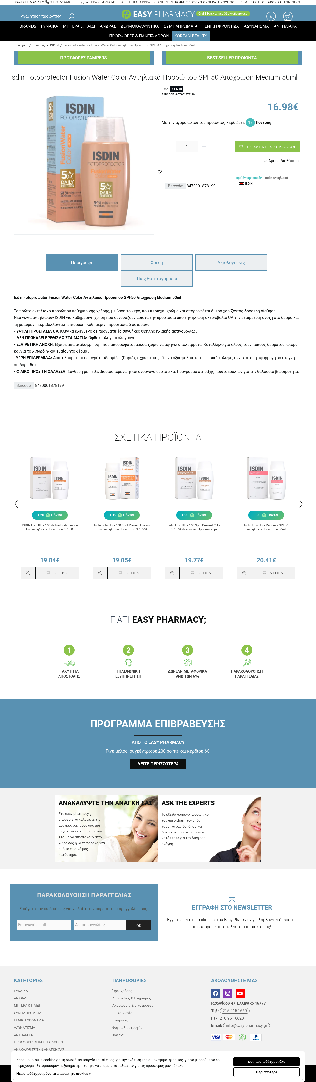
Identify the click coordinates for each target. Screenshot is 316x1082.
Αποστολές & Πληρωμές (131, 998)
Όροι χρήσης (122, 991)
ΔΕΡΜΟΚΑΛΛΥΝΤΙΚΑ (140, 26)
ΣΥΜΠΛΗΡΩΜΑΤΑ (181, 26)
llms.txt (118, 1035)
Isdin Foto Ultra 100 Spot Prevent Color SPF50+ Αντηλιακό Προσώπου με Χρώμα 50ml (194, 527)
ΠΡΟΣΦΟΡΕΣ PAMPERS (84, 57)
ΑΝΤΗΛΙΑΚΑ (285, 26)
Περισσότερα (266, 1072)
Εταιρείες (120, 1020)
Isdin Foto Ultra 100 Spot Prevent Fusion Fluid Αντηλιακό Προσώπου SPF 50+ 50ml (122, 527)
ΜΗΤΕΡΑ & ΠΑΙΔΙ (79, 26)
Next (300, 504)
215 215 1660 (235, 1010)
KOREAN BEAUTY (190, 36)
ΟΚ (138, 925)
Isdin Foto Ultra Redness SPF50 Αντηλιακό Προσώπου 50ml (266, 527)
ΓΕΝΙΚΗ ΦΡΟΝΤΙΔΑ (220, 26)
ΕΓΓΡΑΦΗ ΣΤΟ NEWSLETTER (232, 916)
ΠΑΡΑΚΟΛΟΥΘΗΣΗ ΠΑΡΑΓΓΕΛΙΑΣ (84, 895)
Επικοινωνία (122, 1013)
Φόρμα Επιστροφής (127, 1028)
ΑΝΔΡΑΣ (108, 26)
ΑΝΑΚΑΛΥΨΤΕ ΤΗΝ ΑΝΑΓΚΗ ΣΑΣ (39, 1050)
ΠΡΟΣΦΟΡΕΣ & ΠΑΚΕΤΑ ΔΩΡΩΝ (139, 36)
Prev (15, 504)
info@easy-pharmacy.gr (246, 1025)
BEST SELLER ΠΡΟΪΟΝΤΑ (232, 57)
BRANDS (28, 26)
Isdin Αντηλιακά (276, 178)
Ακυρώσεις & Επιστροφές (133, 1005)
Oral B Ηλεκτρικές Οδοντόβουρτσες (223, 13)
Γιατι (158, 620)
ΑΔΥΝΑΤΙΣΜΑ (256, 26)
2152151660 (59, 2)
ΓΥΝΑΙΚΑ (49, 26)
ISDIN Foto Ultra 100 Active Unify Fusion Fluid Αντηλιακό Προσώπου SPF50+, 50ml (50, 527)
